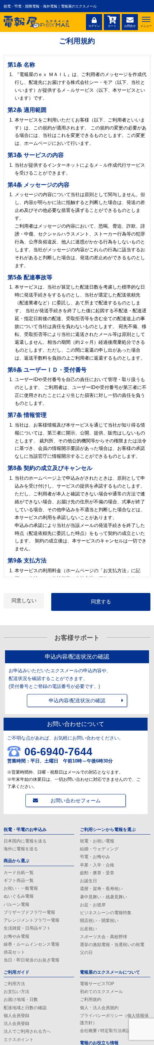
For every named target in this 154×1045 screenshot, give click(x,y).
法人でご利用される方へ (27, 1031)
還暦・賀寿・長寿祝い (101, 888)
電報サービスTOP (97, 983)
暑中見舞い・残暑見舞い (103, 896)
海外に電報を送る (21, 848)
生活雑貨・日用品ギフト (27, 928)
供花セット (14, 952)
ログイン (94, 26)
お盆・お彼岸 (93, 904)
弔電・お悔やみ (95, 856)
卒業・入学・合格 (97, 865)
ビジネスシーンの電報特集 (105, 912)
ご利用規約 (90, 999)
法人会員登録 (16, 1023)
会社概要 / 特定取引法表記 (105, 1030)
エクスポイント (19, 1039)
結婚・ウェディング (99, 848)
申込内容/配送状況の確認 (77, 700)
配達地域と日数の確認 (25, 1007)
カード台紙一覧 (19, 872)
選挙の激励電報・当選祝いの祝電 (112, 944)
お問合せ (130, 26)
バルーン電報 (16, 904)
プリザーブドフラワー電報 (29, 912)
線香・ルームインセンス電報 (31, 944)
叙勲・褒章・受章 (97, 872)
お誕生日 (88, 880)
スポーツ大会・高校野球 (103, 936)
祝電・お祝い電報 (97, 841)
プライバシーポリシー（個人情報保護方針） (114, 1019)
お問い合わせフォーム (75, 800)
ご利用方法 (14, 983)
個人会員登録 (16, 1015)
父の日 (86, 952)
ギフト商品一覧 (19, 880)
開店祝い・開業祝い (99, 920)
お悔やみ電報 (16, 936)
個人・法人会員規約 (99, 1007)
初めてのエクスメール (101, 991)
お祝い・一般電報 (21, 888)
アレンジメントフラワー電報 (31, 920)
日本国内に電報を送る (25, 841)
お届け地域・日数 (21, 999)
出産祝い (88, 928)
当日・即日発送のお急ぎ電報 (31, 960)
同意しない (24, 600)
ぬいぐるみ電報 (19, 896)
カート (112, 26)
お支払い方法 (16, 991)
